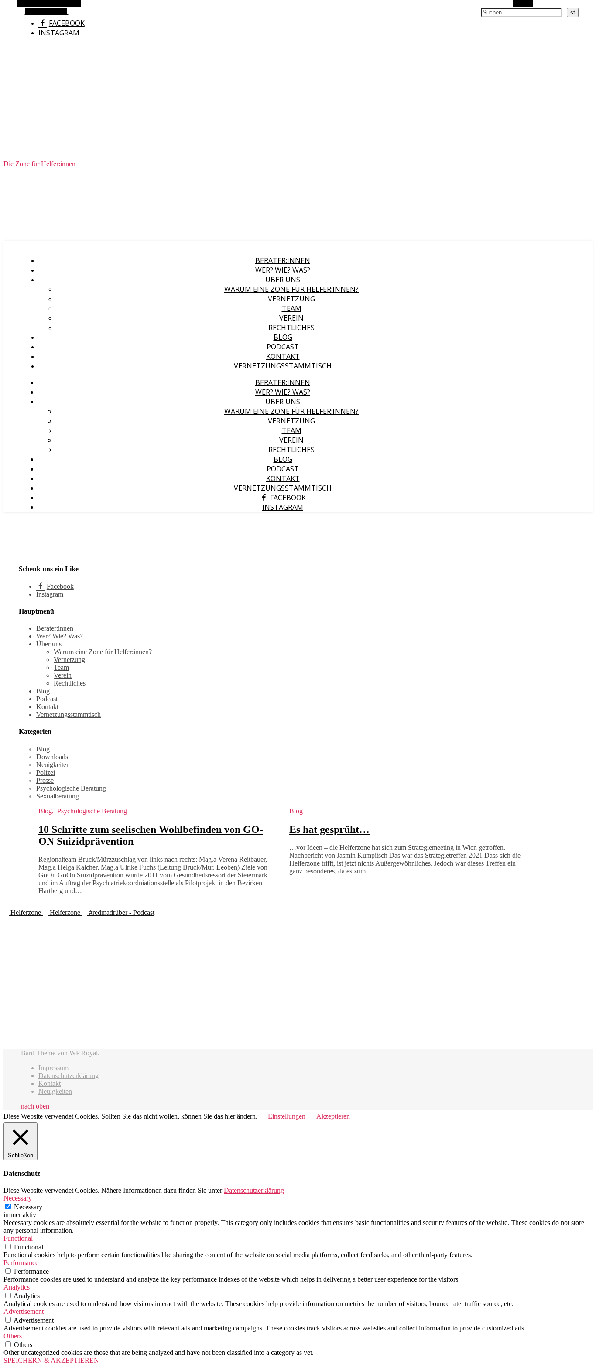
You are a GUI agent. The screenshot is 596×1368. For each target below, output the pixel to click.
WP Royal (83, 1053)
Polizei (45, 772)
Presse (45, 780)
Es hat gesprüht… (329, 829)
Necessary (28, 1207)
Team (291, 308)
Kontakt (283, 356)
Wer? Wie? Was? (282, 270)
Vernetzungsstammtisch (283, 366)
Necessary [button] (17, 1198)
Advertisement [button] (23, 1311)
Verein (291, 318)
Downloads (52, 757)
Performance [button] (20, 1262)
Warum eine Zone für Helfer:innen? (291, 289)
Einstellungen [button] (286, 1116)
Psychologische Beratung (71, 788)
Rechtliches (291, 327)
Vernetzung (291, 299)
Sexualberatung (57, 796)
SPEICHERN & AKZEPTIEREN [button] (51, 1360)
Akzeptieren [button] (333, 1116)
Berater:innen (282, 260)
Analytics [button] (16, 1287)
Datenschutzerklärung (68, 1075)
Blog (283, 337)
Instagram (58, 33)
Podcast (283, 346)
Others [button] (12, 1336)
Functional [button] (18, 1238)
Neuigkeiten (53, 764)
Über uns (282, 279)
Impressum (53, 1067)
